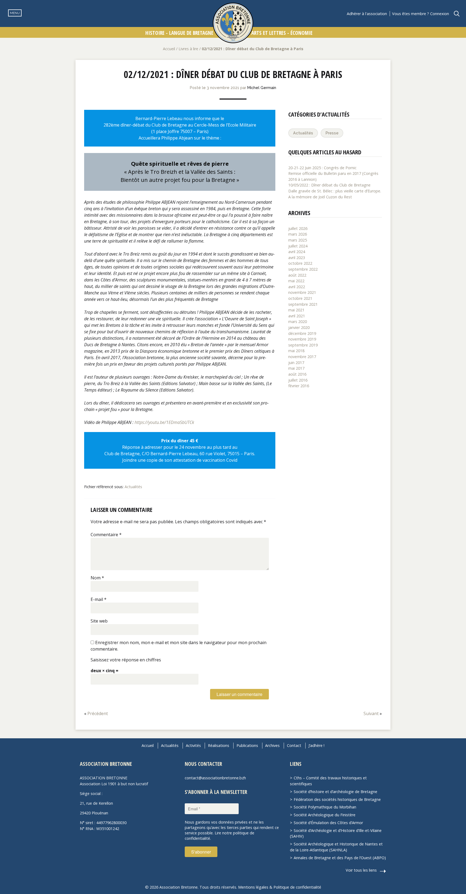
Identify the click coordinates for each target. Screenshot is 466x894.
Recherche (457, 13)
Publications (247, 745)
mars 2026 (297, 234)
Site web (99, 621)
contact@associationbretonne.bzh (215, 777)
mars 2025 (297, 240)
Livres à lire (188, 48)
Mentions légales (253, 887)
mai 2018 (296, 350)
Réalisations (218, 745)
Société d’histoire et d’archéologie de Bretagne (335, 791)
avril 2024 (296, 251)
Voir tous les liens (361, 870)
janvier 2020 (299, 327)
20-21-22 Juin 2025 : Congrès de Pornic (322, 167)
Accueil (169, 48)
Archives (272, 745)
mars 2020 (297, 321)
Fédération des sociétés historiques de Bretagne (337, 799)
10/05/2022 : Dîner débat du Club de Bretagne (329, 185)
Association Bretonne (233, 23)
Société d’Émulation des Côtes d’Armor (328, 822)
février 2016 (298, 385)
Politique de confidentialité (297, 887)
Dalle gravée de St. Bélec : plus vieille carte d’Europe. (334, 190)
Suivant (371, 713)
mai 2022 (296, 280)
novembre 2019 (302, 339)
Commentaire (106, 535)
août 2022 (297, 275)
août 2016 (297, 374)
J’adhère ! (316, 745)
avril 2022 (296, 286)
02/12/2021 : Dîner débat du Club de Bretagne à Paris (233, 74)
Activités (193, 745)
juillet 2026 (297, 228)
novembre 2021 (302, 292)
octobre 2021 (300, 298)
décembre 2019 (302, 333)
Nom (97, 578)
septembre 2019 (303, 345)
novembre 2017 (302, 356)
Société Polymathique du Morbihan (325, 807)
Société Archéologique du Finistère (324, 814)
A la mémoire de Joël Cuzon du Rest (320, 196)
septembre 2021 (303, 304)
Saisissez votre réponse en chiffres (126, 660)
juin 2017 (296, 362)
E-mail (99, 599)
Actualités (133, 486)
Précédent (97, 713)
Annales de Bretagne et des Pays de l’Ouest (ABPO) (340, 857)
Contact (294, 745)
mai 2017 (296, 368)
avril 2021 (296, 315)
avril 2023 (296, 257)
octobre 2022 (300, 263)
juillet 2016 (297, 380)
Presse (331, 133)
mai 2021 (296, 309)
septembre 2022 (303, 269)
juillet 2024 (297, 246)
